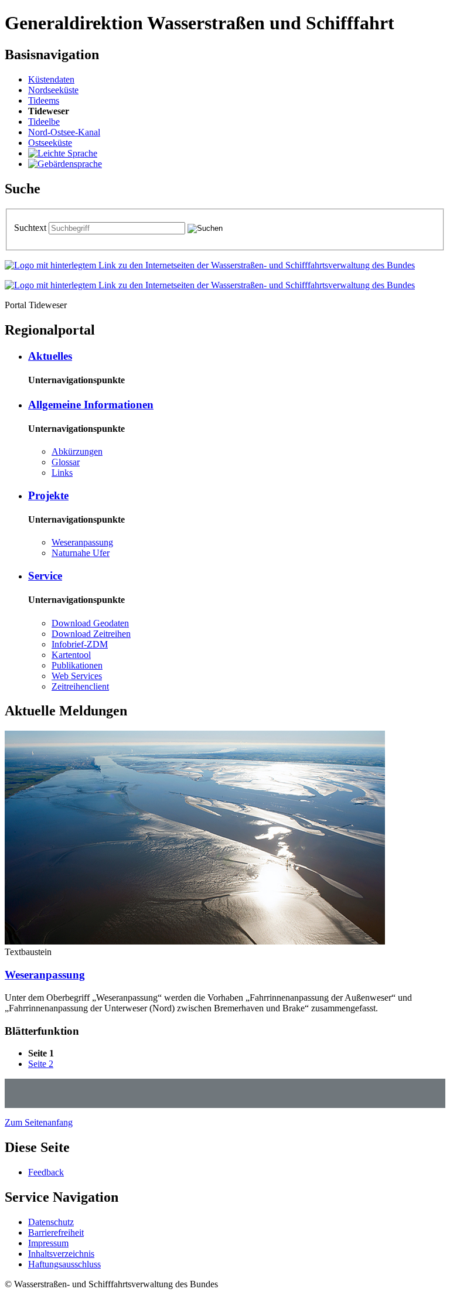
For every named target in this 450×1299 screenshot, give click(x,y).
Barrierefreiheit (56, 1232)
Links (62, 473)
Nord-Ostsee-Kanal (64, 132)
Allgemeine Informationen (91, 404)
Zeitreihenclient (80, 686)
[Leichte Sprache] (62, 153)
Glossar (66, 462)
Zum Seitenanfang (39, 1122)
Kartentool (71, 655)
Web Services (77, 676)
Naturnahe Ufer (81, 553)
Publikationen (77, 665)
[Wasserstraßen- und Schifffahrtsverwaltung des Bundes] (210, 265)
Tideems (43, 100)
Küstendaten (51, 79)
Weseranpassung (82, 542)
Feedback (46, 1172)
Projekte (48, 495)
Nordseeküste (53, 90)
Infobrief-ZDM (80, 644)
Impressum (48, 1243)
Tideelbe (44, 122)
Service (45, 576)
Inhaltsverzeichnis (61, 1254)
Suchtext (31, 228)
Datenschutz (51, 1222)
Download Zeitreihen (91, 634)
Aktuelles (50, 356)
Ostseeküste (50, 143)
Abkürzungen (77, 451)
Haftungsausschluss (64, 1264)
